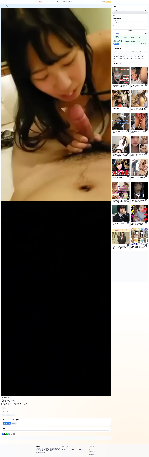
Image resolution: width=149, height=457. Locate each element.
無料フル (40, 1)
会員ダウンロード (7, 423)
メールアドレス (115, 20)
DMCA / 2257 (91, 448)
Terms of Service (92, 451)
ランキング (73, 449)
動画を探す (65, 1)
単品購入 (14, 423)
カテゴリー (64, 449)
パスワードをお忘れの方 (116, 33)
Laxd (61, 1)
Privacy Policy (91, 449)
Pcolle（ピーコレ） (54, 1)
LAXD (3, 415)
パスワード (115, 25)
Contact (90, 452)
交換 (4, 428)
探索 (71, 1)
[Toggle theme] (112, 2)
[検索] (145, 10)
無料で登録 (145, 33)
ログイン (130, 30)
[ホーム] (37, 2)
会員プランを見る (144, 43)
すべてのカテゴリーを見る (118, 63)
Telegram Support (92, 454)
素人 (11, 415)
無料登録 (108, 1)
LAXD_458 (7, 415)
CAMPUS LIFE (46, 1)
